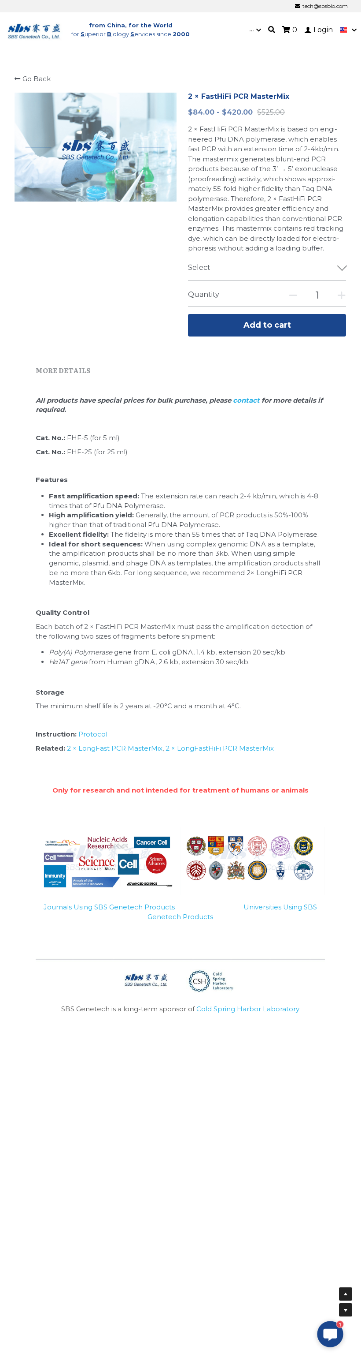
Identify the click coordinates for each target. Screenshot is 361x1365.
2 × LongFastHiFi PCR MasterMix (220, 748)
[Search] (271, 30)
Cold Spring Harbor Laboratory (247, 1009)
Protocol (92, 734)
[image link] (34, 29)
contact (247, 400)
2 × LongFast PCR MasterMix (114, 748)
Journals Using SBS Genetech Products (109, 907)
